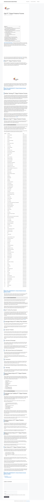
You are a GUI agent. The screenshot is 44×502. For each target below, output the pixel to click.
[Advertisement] (16, 20)
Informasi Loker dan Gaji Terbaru (10, 1)
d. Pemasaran (7, 35)
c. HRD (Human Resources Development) (10, 34)
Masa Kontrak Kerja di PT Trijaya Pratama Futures (11, 39)
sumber (17, 116)
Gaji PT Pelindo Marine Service (8, 477)
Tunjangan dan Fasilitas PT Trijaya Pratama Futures (11, 37)
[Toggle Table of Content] (19, 26)
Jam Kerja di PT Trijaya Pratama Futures (10, 40)
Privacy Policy (27, 1)
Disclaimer (38, 1)
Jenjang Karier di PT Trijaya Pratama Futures (10, 38)
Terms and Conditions (33, 1)
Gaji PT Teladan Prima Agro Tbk (8, 476)
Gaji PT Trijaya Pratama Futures (8, 27)
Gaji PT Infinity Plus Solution (9, 31)
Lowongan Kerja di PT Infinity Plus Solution (10, 32)
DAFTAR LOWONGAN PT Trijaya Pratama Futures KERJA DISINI (13, 28)
